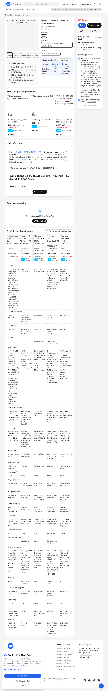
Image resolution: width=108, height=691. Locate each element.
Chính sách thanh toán (63, 660)
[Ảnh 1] (10, 55)
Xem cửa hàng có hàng (90, 31)
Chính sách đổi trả (62, 651)
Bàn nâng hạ (16, 9)
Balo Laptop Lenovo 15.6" (41, 120)
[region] (22, 55)
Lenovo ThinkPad (21, 159)
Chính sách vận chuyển (64, 654)
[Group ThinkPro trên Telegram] (98, 680)
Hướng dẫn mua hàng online (65, 666)
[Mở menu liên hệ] (101, 685)
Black (44, 36)
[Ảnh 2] (16, 55)
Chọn (12, 134)
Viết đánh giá (41, 221)
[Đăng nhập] (94, 4)
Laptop (8, 9)
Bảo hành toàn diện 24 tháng (91, 48)
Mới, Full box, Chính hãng (50, 54)
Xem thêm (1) (88, 106)
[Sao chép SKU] (59, 26)
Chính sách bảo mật (62, 657)
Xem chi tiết (97, 38)
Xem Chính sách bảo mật (13, 669)
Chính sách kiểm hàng (63, 663)
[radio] (79, 42)
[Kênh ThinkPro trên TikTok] (94, 680)
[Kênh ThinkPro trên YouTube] (89, 680)
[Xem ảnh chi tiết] (22, 35)
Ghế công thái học (28, 9)
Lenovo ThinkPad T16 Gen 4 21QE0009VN (26, 152)
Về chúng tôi (60, 669)
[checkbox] (8, 134)
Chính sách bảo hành (63, 648)
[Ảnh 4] (30, 55)
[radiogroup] (90, 46)
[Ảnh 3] (23, 55)
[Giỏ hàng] (99, 4)
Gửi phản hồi (84, 657)
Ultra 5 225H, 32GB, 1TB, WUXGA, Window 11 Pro (54, 45)
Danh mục (18, 4)
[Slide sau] (35, 55)
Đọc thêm (38, 192)
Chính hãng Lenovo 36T (89, 42)
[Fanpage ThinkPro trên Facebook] (84, 680)
